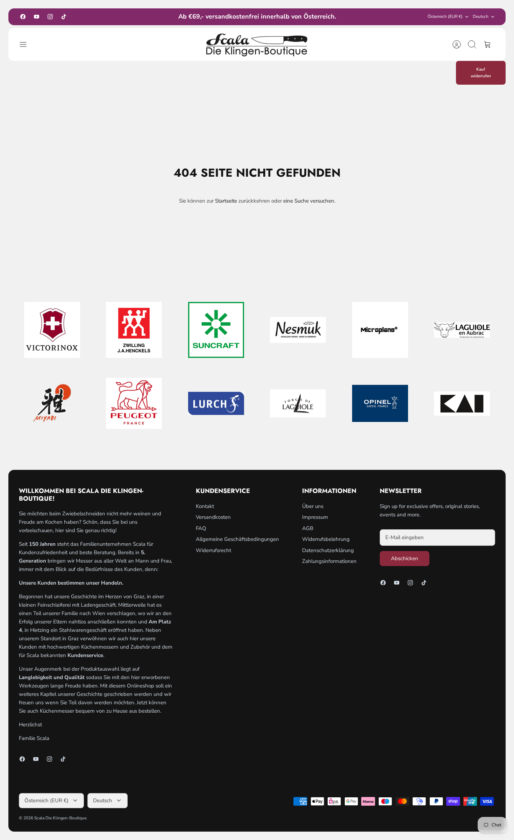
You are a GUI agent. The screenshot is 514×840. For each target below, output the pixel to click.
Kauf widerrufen (481, 72)
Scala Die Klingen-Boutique (60, 818)
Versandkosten (213, 517)
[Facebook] (23, 16)
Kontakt (205, 506)
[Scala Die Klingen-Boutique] (257, 44)
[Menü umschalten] (26, 44)
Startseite (226, 200)
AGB (307, 528)
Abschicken (404, 558)
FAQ (201, 528)
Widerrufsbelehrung (326, 539)
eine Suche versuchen (308, 200)
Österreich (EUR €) (445, 16)
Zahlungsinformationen (329, 561)
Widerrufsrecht (213, 550)
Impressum (315, 517)
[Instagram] (50, 16)
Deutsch (480, 16)
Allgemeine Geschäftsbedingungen (237, 539)
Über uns (312, 506)
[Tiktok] (64, 16)
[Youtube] (36, 16)
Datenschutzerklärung (328, 550)
